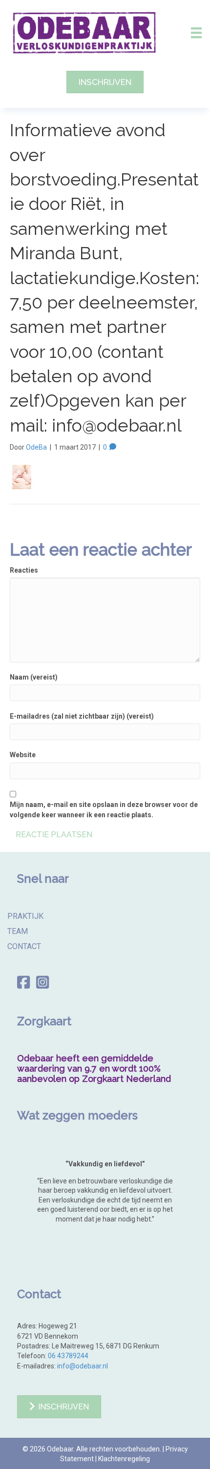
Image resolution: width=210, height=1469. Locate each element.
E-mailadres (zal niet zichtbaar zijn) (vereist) (82, 716)
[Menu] (196, 32)
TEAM (17, 931)
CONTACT (24, 946)
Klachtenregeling (124, 1459)
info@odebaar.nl (82, 1366)
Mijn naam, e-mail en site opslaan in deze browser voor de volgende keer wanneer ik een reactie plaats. (104, 809)
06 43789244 (68, 1356)
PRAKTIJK (25, 915)
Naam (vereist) (34, 677)
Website (23, 755)
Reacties (24, 570)
